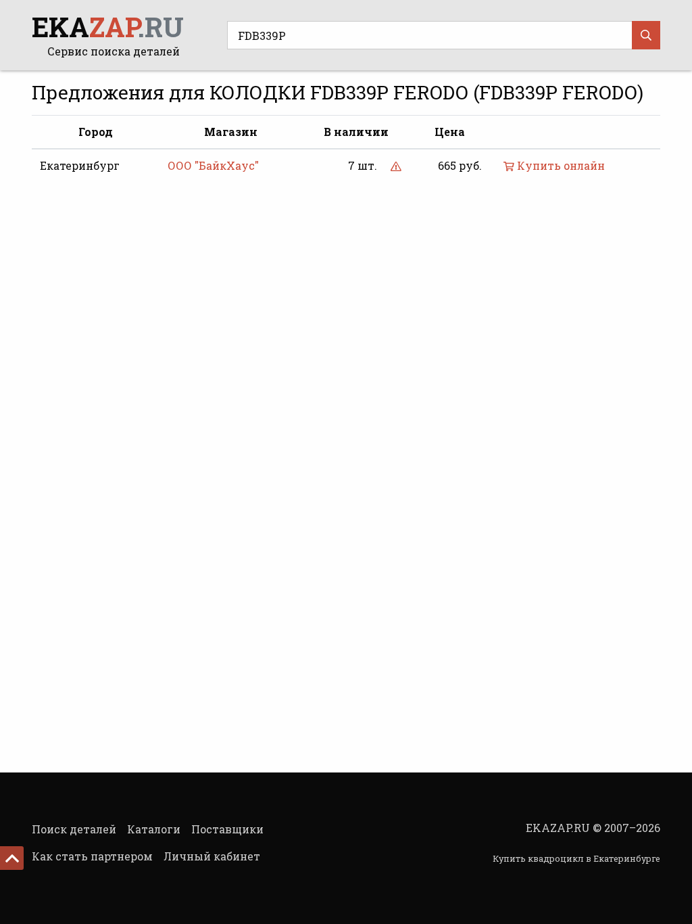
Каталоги (153, 829)
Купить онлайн (559, 165)
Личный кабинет (212, 856)
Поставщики (227, 829)
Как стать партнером (92, 856)
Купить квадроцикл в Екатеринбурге (576, 858)
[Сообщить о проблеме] (396, 165)
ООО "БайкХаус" (213, 165)
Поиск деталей (74, 829)
